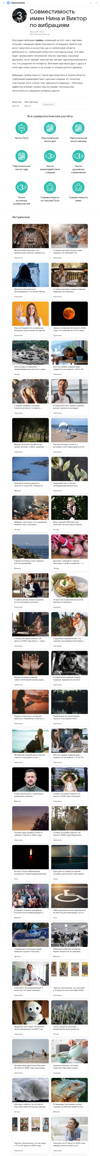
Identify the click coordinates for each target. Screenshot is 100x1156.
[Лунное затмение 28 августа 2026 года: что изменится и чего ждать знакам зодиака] (69, 320)
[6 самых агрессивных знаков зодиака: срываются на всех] (69, 669)
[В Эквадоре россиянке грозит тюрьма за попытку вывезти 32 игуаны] (69, 1096)
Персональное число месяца (78, 140)
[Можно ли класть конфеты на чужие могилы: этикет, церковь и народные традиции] (30, 436)
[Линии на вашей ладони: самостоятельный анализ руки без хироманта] (30, 669)
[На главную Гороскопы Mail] (17, 3)
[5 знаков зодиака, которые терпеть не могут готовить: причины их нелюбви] (30, 397)
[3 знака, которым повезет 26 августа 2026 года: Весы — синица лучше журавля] (30, 630)
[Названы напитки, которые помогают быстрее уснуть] (69, 1057)
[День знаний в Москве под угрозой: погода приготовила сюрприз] (69, 514)
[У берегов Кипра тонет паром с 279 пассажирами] (30, 552)
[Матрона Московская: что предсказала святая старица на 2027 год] (30, 242)
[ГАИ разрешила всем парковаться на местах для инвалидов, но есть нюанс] (69, 902)
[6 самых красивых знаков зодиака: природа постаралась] (69, 281)
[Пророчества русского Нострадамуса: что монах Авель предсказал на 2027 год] (30, 281)
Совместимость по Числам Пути (50, 199)
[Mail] (8, 3)
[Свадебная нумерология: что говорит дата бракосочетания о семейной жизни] (69, 630)
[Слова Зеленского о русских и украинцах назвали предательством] (30, 785)
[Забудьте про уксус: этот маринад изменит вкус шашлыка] (30, 514)
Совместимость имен (78, 199)
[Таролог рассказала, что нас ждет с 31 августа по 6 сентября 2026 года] (69, 979)
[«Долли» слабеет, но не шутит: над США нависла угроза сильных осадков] (30, 1096)
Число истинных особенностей (21, 200)
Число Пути (21, 138)
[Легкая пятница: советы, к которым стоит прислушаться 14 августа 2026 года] (69, 436)
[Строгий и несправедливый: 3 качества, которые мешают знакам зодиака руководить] (30, 979)
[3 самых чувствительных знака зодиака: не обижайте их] (69, 242)
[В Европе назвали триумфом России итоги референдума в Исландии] (30, 902)
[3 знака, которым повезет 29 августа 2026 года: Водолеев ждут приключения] (69, 824)
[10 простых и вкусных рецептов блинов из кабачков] (69, 591)
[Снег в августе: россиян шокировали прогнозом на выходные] (69, 1018)
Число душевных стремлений (78, 169)
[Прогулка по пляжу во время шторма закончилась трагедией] (69, 863)
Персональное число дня (50, 140)
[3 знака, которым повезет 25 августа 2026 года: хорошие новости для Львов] (69, 785)
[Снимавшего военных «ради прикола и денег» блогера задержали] (30, 941)
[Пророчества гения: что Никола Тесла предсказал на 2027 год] (30, 1018)
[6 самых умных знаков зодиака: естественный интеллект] (30, 591)
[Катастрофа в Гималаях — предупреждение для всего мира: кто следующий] (30, 358)
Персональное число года (21, 168)
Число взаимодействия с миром (50, 169)
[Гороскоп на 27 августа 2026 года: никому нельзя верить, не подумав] (69, 1135)
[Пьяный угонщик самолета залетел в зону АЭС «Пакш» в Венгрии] (30, 475)
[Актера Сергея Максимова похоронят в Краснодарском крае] (30, 863)
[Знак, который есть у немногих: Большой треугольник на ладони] (30, 320)
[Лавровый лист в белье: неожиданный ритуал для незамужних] (69, 475)
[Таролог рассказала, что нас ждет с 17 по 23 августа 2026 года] (30, 1135)
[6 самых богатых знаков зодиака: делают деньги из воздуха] (69, 397)
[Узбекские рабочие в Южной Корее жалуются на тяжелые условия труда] (69, 941)
